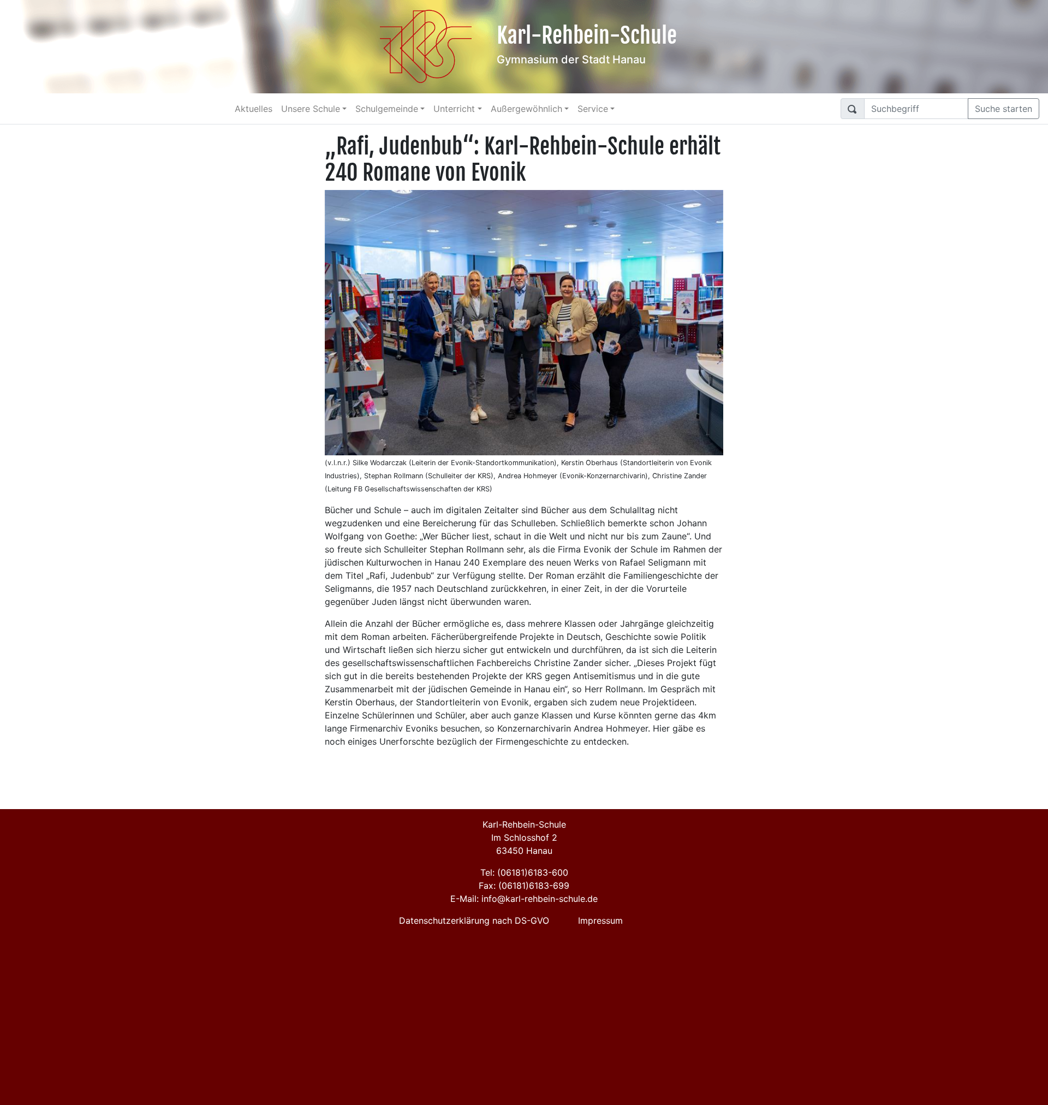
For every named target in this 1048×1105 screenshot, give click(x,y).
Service (592, 108)
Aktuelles (253, 108)
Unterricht (454, 108)
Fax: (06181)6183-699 (524, 885)
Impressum (600, 920)
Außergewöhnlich (526, 108)
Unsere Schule (310, 108)
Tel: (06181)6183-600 (524, 872)
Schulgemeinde (386, 108)
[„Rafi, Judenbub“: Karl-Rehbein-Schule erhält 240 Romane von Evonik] (524, 321)
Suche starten (1003, 108)
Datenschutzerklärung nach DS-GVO (474, 920)
